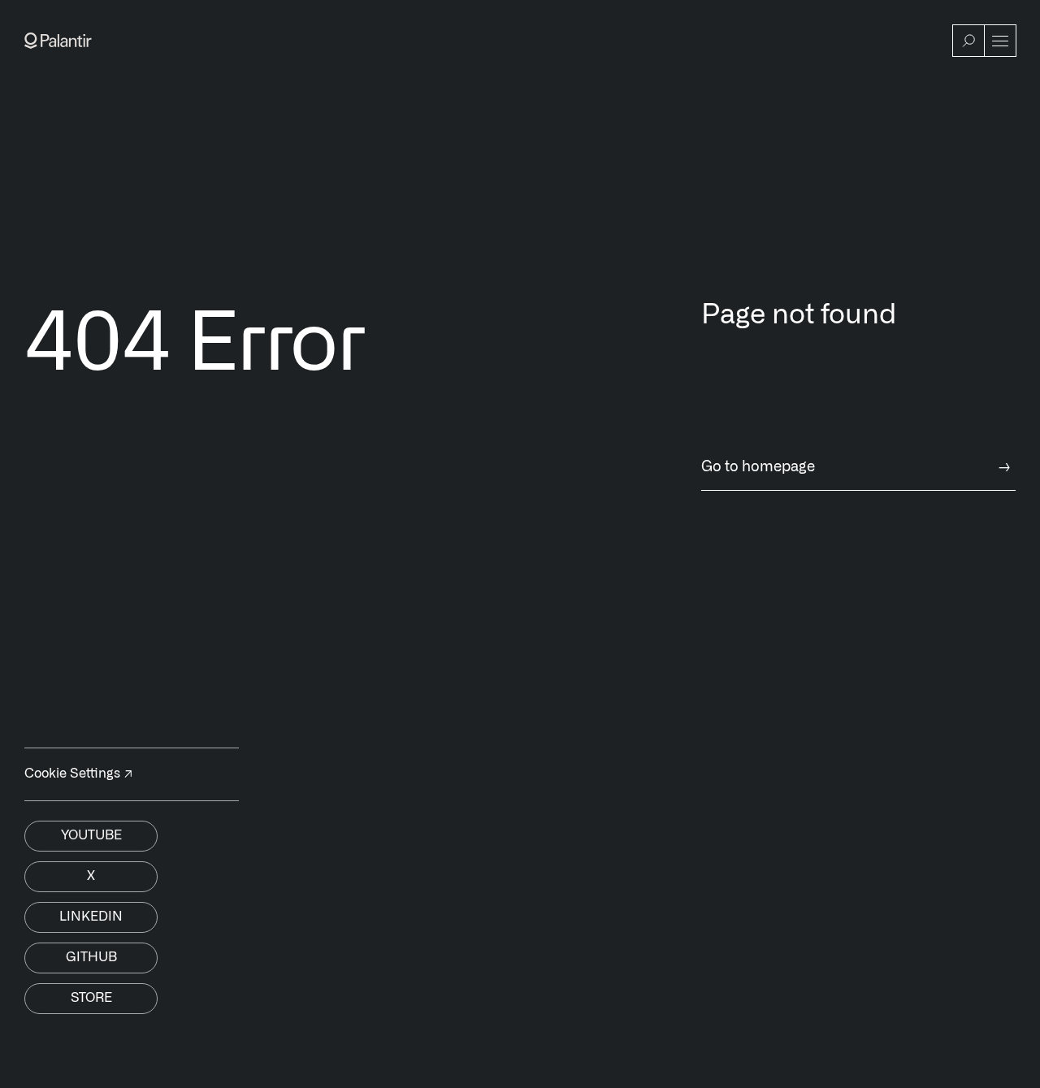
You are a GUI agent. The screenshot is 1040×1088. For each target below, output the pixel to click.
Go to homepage (856, 467)
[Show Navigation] (1000, 40)
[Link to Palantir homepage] (58, 40)
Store (91, 997)
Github (91, 957)
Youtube (91, 835)
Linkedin (91, 916)
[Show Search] (968, 40)
